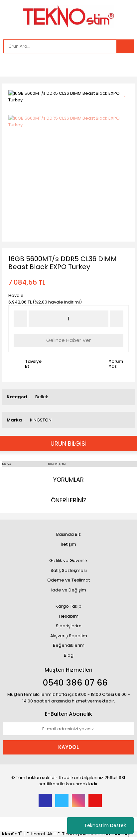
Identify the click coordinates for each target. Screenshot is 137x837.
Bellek (41, 397)
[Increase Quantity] (116, 318)
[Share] (127, 104)
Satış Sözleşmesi (69, 570)
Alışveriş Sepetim (68, 636)
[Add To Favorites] (127, 92)
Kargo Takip (68, 606)
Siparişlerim (68, 626)
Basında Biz (68, 534)
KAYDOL (68, 747)
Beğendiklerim (68, 645)
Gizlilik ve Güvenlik (68, 560)
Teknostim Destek (105, 825)
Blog (68, 655)
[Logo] (68, 16)
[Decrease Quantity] (20, 318)
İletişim (68, 544)
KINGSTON (41, 420)
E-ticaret (36, 834)
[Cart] (124, 65)
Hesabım (68, 616)
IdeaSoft (12, 834)
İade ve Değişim (68, 590)
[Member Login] (10, 65)
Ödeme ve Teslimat (68, 580)
